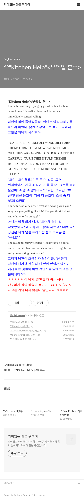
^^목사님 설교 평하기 (21, 339)
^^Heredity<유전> (19, 326)
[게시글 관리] (27, 303)
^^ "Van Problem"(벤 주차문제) (26, 330)
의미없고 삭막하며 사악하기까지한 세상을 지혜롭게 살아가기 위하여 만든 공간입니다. (34, 443)
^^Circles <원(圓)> (20, 321)
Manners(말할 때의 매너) (23, 334)
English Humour (17, 315)
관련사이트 (9, 483)
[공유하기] (22, 303)
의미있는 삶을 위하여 (17, 4)
